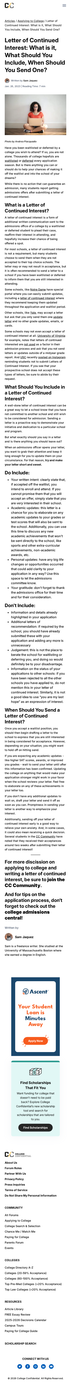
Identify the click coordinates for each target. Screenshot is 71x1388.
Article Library (14, 1309)
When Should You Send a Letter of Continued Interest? (32, 716)
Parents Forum (14, 1242)
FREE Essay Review (17, 1314)
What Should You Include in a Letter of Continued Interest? (35, 393)
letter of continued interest (37, 298)
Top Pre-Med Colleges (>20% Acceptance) (33, 1284)
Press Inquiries (15, 1184)
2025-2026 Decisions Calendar (25, 1320)
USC (23, 357)
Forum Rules (13, 1168)
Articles (10, 21)
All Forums (12, 1215)
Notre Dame (38, 289)
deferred (27, 160)
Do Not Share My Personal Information (31, 1195)
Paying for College (17, 1237)
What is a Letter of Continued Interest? (27, 208)
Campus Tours (14, 1325)
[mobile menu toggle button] (64, 5)
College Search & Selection (22, 1226)
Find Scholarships (35, 1127)
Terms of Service (16, 1190)
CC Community (45, 836)
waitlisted (11, 160)
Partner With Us (15, 1173)
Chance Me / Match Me (20, 1231)
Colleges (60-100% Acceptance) (26, 1278)
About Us (11, 1162)
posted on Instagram (51, 357)
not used (29, 344)
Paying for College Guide (21, 1331)
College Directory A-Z (19, 1267)
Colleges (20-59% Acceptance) (26, 1273)
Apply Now (35, 1040)
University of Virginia (51, 335)
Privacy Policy (14, 1179)
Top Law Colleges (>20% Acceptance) (30, 1289)
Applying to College (31, 21)
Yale (33, 312)
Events (9, 1248)
